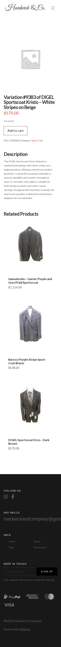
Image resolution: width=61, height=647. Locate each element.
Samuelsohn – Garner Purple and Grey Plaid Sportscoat (30, 280)
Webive (25, 629)
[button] (53, 8)
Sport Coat (37, 140)
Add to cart (15, 130)
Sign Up (47, 571)
